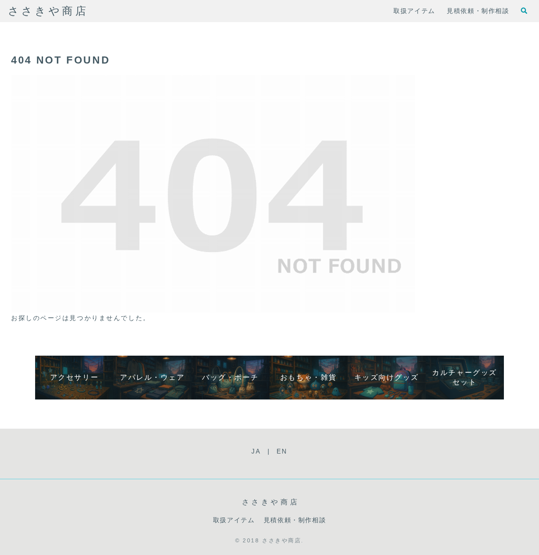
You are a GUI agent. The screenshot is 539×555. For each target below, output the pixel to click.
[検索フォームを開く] (524, 11)
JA (256, 451)
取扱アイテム (234, 520)
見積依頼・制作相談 (295, 520)
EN (282, 451)
